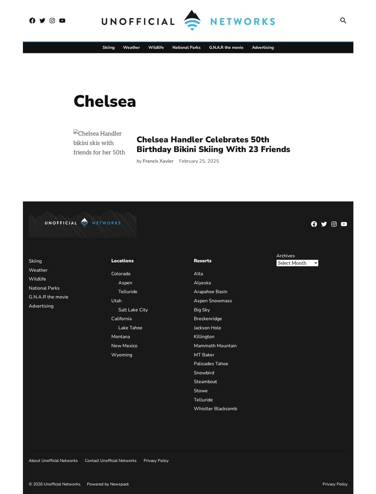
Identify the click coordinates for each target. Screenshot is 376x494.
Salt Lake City (133, 310)
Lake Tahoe (130, 328)
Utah (116, 301)
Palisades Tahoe (211, 364)
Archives (285, 256)
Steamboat (205, 381)
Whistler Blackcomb (215, 408)
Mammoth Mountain (215, 346)
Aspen (125, 283)
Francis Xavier (158, 161)
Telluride (127, 291)
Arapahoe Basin (210, 291)
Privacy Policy (156, 460)
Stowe (201, 391)
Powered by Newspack (108, 484)
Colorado (120, 274)
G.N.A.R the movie (226, 47)
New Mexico (124, 346)
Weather (131, 47)
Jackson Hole (207, 328)
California (121, 319)
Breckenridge (208, 319)
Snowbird (204, 373)
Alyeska (202, 283)
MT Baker (204, 355)
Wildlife (156, 47)
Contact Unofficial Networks (111, 460)
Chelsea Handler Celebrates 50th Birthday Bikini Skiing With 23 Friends (213, 144)
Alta (198, 274)
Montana (120, 336)
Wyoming (121, 355)
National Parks (186, 47)
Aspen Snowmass (213, 301)
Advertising (263, 47)
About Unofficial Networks (53, 460)
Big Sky (202, 310)
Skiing (109, 47)
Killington (204, 336)
